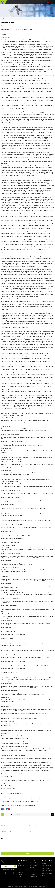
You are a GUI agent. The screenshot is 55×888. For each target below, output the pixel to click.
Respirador (32, 867)
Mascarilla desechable (34, 870)
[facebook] (2, 873)
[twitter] (7, 873)
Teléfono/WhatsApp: (6, 831)
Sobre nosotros (21, 865)
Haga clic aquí (13, 869)
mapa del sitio (21, 874)
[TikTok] (2, 875)
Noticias (19, 868)
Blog (19, 870)
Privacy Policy (20, 876)
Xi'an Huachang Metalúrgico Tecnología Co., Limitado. (48, 870)
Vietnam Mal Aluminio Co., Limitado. (47, 874)
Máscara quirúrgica (34, 876)
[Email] (15, 866)
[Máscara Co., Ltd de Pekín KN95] (2, 2)
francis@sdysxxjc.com (43, 886)
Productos (20, 867)
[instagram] (13, 873)
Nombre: (3, 825)
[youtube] (10, 873)
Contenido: (3, 838)
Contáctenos (20, 872)
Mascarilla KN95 (33, 865)
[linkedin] (5, 873)
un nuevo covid (42, 814)
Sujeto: (30, 831)
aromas (44, 863)
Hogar (3, 18)
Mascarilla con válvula (34, 869)
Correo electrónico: (33, 825)
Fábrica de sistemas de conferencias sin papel (47, 866)
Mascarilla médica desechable (34, 873)
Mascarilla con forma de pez (35, 880)
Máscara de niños (33, 878)
